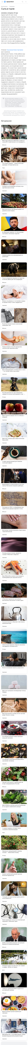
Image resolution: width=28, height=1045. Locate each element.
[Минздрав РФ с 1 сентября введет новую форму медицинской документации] (14, 1029)
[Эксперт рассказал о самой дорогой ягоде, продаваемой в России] (14, 777)
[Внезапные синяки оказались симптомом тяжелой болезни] (14, 525)
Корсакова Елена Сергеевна (15, 50)
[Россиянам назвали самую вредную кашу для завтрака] (14, 731)
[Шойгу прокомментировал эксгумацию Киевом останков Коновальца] (14, 938)
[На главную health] (10, 1)
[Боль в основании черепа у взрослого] (14, 663)
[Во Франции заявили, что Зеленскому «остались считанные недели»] (14, 227)
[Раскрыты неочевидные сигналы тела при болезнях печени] (14, 181)
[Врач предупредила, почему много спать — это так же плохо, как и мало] (14, 365)
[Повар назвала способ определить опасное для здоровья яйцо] (14, 342)
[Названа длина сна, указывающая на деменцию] (14, 250)
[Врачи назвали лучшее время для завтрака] (14, 1006)
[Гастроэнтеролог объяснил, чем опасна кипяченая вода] (14, 617)
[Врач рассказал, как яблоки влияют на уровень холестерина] (14, 204)
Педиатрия (11, 6)
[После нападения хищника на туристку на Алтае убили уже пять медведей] (14, 273)
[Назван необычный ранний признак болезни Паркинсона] (14, 869)
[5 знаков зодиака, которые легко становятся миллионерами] (14, 823)
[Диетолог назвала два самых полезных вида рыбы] (14, 433)
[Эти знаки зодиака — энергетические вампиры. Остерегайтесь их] (14, 158)
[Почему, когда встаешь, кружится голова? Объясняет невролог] (14, 548)
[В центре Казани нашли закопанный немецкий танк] (14, 319)
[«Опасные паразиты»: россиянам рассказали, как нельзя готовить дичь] (14, 594)
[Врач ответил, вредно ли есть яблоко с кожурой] (14, 410)
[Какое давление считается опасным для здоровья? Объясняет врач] (14, 915)
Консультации (4, 6)
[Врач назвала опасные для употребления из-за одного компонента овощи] (14, 800)
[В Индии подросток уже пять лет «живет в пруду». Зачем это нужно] (14, 961)
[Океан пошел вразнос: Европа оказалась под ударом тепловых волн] (14, 640)
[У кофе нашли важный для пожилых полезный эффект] (14, 456)
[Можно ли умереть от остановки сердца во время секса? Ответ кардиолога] (14, 296)
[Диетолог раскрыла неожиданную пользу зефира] (14, 686)
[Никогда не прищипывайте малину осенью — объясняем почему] (14, 846)
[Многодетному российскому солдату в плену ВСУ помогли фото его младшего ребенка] (14, 135)
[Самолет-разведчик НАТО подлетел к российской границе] (14, 984)
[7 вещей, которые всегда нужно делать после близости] (14, 892)
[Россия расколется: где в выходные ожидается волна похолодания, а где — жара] (14, 388)
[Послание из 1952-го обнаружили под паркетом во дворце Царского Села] (14, 502)
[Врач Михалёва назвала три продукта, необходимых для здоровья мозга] (14, 571)
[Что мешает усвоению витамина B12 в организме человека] (14, 754)
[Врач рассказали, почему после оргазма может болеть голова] (14, 708)
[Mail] (5, 1)
